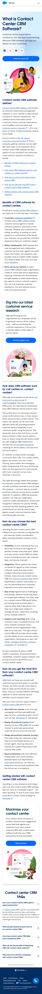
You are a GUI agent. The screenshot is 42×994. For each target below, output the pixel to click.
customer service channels (13, 128)
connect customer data (22, 579)
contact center (9, 910)
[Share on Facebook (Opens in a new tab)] (16, 50)
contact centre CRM (11, 704)
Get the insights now (21, 340)
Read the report (20, 58)
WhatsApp (20, 718)
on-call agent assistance (23, 444)
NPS (23, 645)
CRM (4, 680)
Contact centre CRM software (14, 108)
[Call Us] (36, 981)
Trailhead (6, 798)
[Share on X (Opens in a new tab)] (10, 50)
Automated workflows (13, 762)
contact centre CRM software (25, 210)
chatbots (9, 489)
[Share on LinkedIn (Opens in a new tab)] (4, 50)
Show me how (21, 843)
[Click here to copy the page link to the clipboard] (22, 50)
